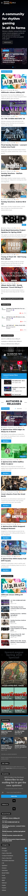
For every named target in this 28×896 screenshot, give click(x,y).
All (15, 408)
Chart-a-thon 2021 (7, 853)
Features (4, 868)
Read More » (6, 441)
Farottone (4, 492)
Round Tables (5, 873)
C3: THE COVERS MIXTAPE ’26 (13, 119)
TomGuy (4, 116)
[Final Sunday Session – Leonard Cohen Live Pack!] (5, 609)
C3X (3, 863)
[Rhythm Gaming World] (10, 2)
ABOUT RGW (7, 42)
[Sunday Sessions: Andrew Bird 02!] (5, 622)
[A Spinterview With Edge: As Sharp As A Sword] (14, 56)
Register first (9, 768)
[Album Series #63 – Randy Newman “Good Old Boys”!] (5, 643)
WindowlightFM (11, 327)
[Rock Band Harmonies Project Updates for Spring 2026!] (5, 629)
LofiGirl (9, 318)
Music (9, 311)
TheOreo (4, 90)
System (4, 878)
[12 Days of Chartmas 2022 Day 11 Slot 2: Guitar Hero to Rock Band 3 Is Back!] (20, 693)
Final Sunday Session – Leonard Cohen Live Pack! (6, 747)
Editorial (4, 882)
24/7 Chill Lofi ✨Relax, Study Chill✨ (16, 325)
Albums (4, 890)
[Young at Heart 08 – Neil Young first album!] (5, 636)
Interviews (5, 50)
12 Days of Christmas (7, 855)
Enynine (4, 459)
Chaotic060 (10, 310)
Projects (4, 887)
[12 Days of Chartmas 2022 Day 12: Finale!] (7, 693)
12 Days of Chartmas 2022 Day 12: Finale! (7, 698)
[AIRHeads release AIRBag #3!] (7, 726)
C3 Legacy (4, 850)
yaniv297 (4, 143)
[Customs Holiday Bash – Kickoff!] (14, 674)
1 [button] (12, 67)
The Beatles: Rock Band (8, 860)
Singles (4, 885)
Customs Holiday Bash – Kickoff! (13, 685)
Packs (3, 875)
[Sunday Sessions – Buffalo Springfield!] (5, 616)
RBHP (3, 880)
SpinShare (4, 865)
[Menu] (2, 3)
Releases (4, 848)
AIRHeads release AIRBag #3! (13, 92)
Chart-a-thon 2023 (7, 858)
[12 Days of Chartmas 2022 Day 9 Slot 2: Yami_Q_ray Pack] (20, 707)
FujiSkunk (4, 228)
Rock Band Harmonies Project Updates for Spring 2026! (18, 628)
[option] (14, 56)
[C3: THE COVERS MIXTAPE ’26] (5, 602)
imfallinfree (5, 427)
